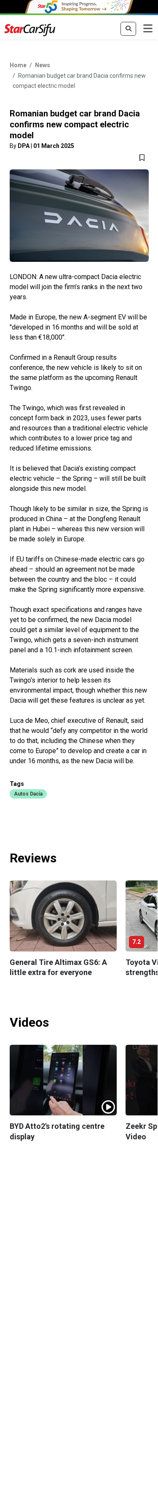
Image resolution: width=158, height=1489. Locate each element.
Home (18, 65)
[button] (28, 793)
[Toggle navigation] (147, 29)
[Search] (128, 29)
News (42, 65)
